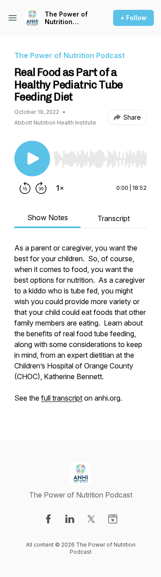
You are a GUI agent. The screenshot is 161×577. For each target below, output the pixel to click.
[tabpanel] (80, 327)
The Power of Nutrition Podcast (66, 18)
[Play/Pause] (32, 158)
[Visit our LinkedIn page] (69, 518)
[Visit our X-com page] (91, 518)
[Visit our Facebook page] (48, 518)
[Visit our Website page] (112, 518)
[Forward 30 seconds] (41, 188)
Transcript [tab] (113, 218)
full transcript (61, 397)
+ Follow (133, 17)
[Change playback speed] (60, 188)
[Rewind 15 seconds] (25, 188)
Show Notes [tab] (47, 217)
